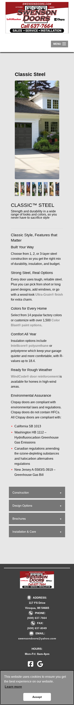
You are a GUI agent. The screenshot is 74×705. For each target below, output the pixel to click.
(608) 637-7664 (37, 618)
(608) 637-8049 (37, 628)
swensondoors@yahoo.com (37, 638)
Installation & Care (24, 531)
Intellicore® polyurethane (30, 345)
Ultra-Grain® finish (49, 294)
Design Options (22, 505)
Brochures (19, 518)
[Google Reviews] (41, 665)
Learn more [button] (13, 686)
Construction (20, 492)
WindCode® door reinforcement (35, 376)
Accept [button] (37, 696)
